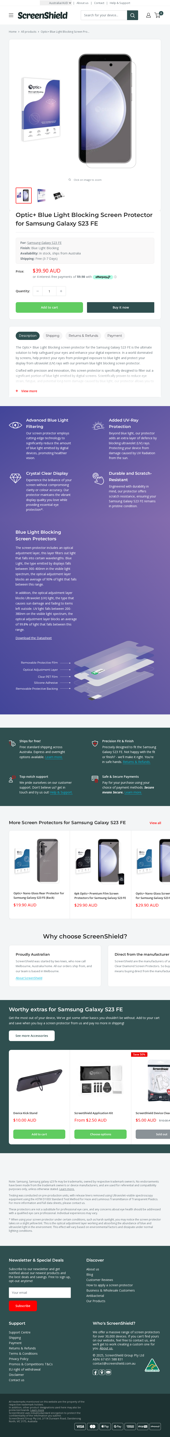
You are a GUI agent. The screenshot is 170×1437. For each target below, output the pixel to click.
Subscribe (22, 1306)
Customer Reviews (99, 1280)
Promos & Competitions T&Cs (31, 1364)
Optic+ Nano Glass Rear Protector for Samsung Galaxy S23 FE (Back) (39, 895)
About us (83, 3)
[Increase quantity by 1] (61, 291)
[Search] (132, 15)
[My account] (148, 15)
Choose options (100, 1134)
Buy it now (121, 307)
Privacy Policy (18, 1359)
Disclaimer (16, 1375)
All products (28, 32)
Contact (99, 3)
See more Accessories (31, 1036)
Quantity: (23, 291)
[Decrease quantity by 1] (37, 291)
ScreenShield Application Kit (93, 1113)
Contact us (16, 1380)
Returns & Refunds (22, 1348)
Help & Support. (61, 792)
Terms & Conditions (23, 1353)
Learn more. (54, 757)
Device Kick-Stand (25, 1113)
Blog (89, 1274)
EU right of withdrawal (25, 1369)
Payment (15, 1343)
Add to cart (49, 307)
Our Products (95, 1301)
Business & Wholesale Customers (110, 1290)
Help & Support (120, 3)
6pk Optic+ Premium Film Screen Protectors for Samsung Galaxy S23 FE (100, 895)
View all (156, 823)
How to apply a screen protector (109, 1285)
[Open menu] (11, 15)
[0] (157, 15)
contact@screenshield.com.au (114, 1363)
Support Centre (20, 1332)
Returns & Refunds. (137, 762)
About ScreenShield (29, 978)
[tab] (28, 336)
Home (13, 32)
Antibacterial (95, 1296)
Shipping (15, 1337)
